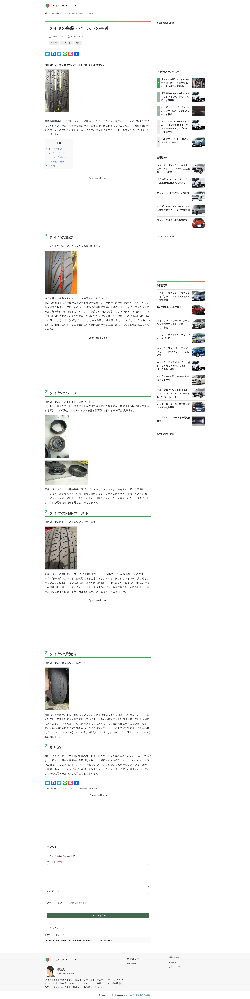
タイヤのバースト (56, 153)
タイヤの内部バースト (58, 157)
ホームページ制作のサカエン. (138, 995)
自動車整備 (56, 13)
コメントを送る (98, 915)
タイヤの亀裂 (54, 149)
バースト (66, 42)
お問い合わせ (174, 957)
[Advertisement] (71, 203)
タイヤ (54, 42)
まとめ (50, 165)
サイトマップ (174, 967)
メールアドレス (68, 902)
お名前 (53, 891)
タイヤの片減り (55, 161)
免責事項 (172, 962)
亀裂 (78, 42)
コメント (54, 862)
